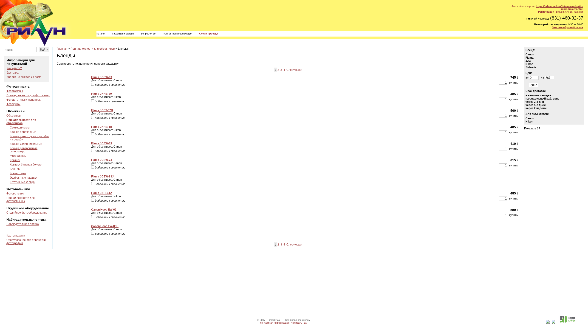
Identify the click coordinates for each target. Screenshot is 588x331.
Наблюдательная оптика (22, 224)
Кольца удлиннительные (26, 144)
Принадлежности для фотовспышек (20, 199)
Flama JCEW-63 (101, 143)
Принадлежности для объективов (21, 121)
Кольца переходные (23, 132)
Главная (62, 48)
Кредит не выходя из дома (24, 77)
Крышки (15, 160)
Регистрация (546, 11)
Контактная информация (178, 33)
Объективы (13, 115)
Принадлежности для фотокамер (28, 95)
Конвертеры (18, 173)
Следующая (294, 69)
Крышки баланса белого (26, 164)
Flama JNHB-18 (101, 126)
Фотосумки (13, 104)
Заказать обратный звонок (567, 27)
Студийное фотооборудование (26, 212)
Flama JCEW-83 (101, 77)
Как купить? (14, 68)
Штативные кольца (22, 182)
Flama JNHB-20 (101, 93)
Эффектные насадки (23, 177)
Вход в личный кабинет (569, 11)
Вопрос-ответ (149, 33)
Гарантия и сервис (123, 33)
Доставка (13, 72)
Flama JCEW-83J (102, 176)
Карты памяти (15, 235)
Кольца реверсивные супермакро (23, 150)
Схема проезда (208, 33)
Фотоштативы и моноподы (23, 99)
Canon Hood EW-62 (103, 209)
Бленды (15, 169)
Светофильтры (20, 127)
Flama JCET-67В (102, 110)
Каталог (100, 33)
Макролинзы (18, 155)
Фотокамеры (14, 91)
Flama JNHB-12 (101, 193)
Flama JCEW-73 (101, 160)
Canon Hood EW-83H (105, 226)
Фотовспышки (15, 193)
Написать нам (299, 322)
